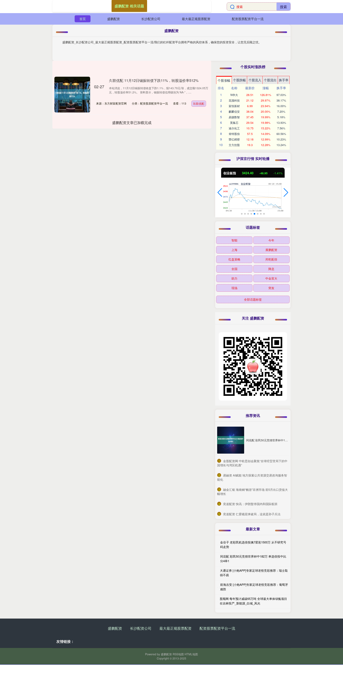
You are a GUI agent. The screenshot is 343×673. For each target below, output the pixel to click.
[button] (220, 192)
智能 (234, 240)
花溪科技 (234, 100)
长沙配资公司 (150, 18)
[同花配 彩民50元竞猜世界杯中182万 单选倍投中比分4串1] (230, 440)
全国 (234, 269)
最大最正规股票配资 (196, 18)
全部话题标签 (253, 299)
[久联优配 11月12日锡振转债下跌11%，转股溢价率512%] (72, 94)
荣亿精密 (234, 139)
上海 (234, 250)
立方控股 (234, 145)
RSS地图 (178, 654)
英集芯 (234, 123)
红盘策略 (234, 259)
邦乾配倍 (271, 259)
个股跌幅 (239, 80)
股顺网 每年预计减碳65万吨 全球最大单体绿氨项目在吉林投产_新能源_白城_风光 (253, 601)
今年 (271, 240)
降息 (271, 269)
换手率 (283, 80)
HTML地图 (191, 654)
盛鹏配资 (113, 18)
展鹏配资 (271, 250)
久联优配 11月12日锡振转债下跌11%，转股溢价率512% (153, 80)
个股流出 (270, 80)
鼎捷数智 (234, 117)
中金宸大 (271, 278)
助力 (234, 278)
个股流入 (255, 80)
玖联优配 (198, 104)
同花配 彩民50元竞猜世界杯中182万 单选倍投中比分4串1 (281, 440)
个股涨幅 (224, 80)
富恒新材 (234, 106)
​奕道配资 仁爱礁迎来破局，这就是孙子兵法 (251, 514)
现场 (234, 288)
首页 (82, 18)
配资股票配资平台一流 (248, 18)
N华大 (234, 95)
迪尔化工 (234, 128)
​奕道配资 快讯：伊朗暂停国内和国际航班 (250, 504)
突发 (271, 288)
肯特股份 (234, 134)
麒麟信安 (234, 111)
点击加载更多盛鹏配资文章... (132, 122)
